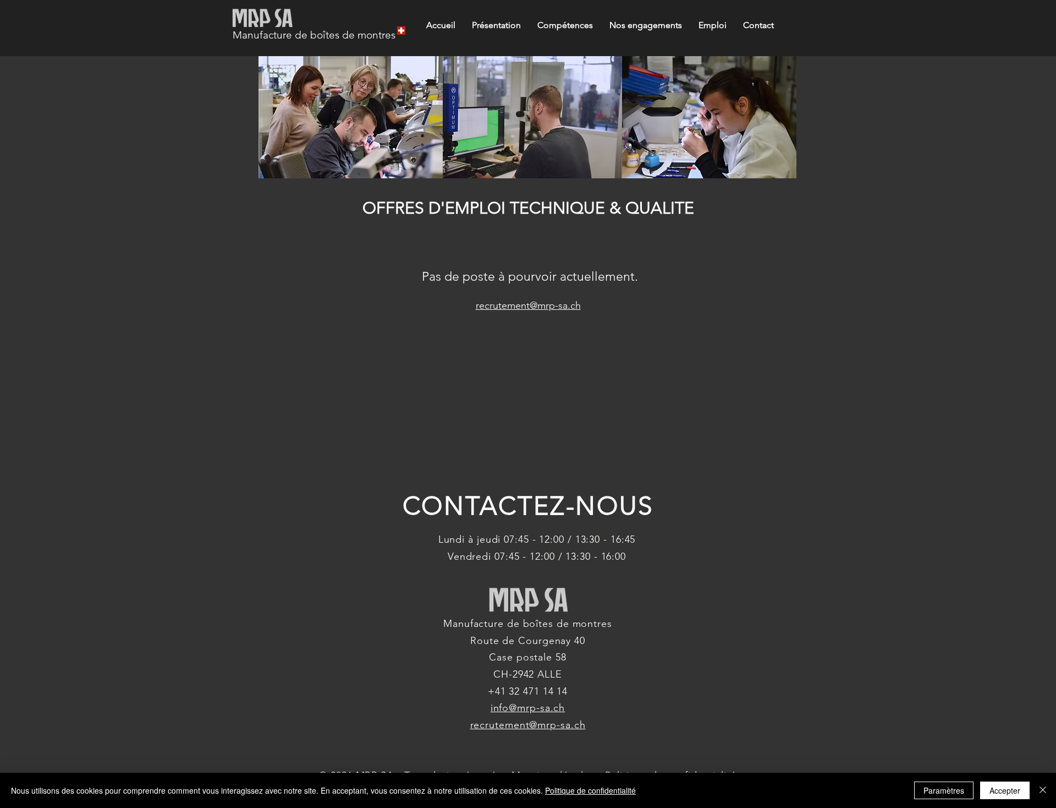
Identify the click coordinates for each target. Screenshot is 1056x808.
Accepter (1004, 790)
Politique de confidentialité (590, 790)
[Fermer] (1042, 790)
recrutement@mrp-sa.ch (528, 305)
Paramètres (943, 790)
